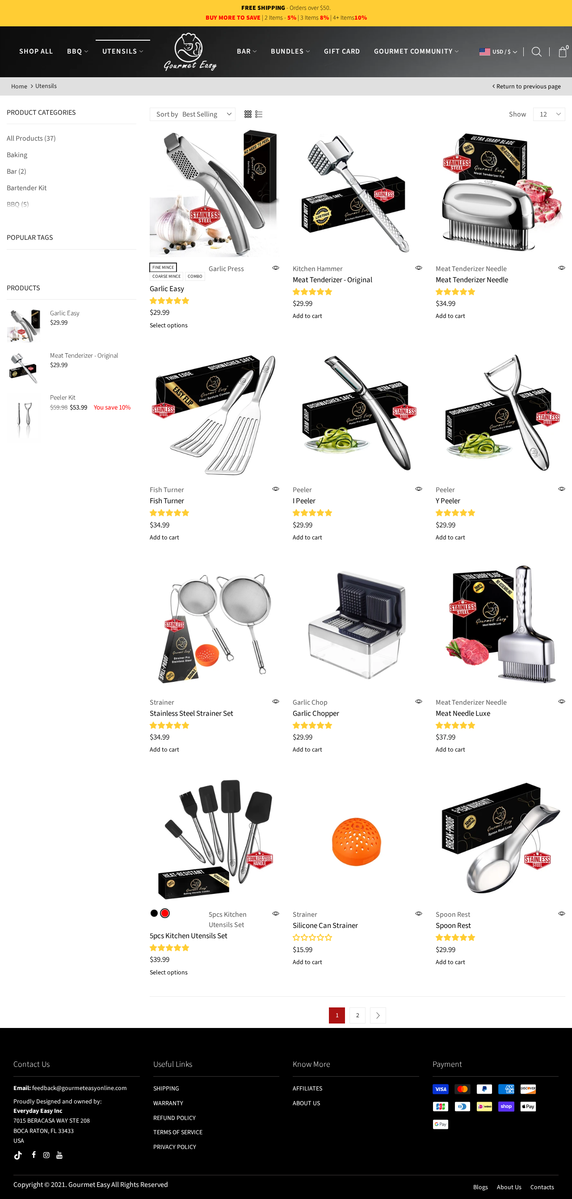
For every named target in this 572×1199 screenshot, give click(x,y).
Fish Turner (167, 490)
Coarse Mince (166, 276)
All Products (31, 138)
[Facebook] (33, 1155)
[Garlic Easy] (24, 326)
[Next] (378, 1015)
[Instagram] (46, 1155)
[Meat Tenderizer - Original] (24, 368)
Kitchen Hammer (318, 269)
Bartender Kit (26, 188)
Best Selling (199, 114)
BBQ (18, 204)
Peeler (302, 490)
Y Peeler (448, 501)
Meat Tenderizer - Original (84, 355)
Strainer (162, 702)
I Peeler (304, 501)
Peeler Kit (63, 397)
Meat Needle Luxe (463, 714)
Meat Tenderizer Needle (471, 269)
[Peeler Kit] (24, 418)
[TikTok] (18, 1156)
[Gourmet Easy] (190, 51)
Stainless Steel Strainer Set (191, 714)
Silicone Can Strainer (325, 926)
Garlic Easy (65, 313)
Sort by (167, 114)
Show (517, 114)
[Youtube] (59, 1155)
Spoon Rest (453, 914)
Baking (17, 155)
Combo (195, 276)
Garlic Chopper (316, 714)
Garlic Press (226, 269)
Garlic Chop (310, 702)
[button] (170, 301)
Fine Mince (163, 267)
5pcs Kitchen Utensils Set (228, 920)
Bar (16, 171)
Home (19, 86)
